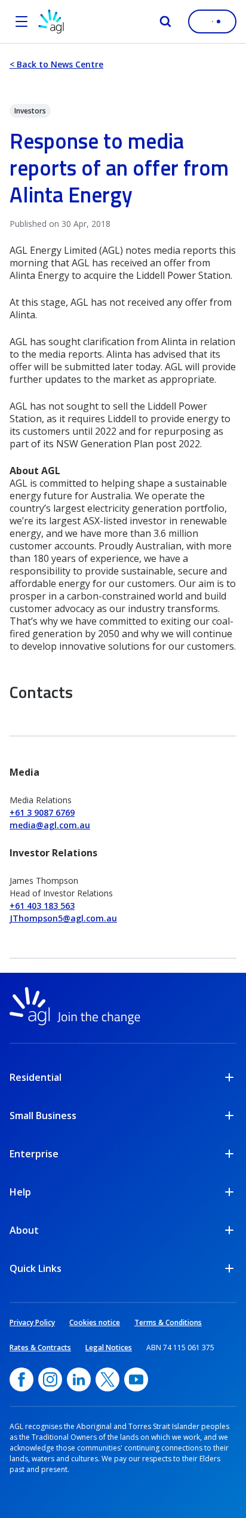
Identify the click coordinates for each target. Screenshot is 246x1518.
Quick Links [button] (35, 1268)
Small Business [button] (43, 1115)
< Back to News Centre (56, 64)
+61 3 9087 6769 (42, 812)
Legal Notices (108, 1347)
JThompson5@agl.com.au (63, 918)
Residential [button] (35, 1077)
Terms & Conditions (168, 1322)
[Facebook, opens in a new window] (21, 1379)
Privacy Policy (32, 1322)
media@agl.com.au (50, 825)
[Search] (165, 21)
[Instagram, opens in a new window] (50, 1379)
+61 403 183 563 (42, 905)
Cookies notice (94, 1322)
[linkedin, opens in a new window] (79, 1379)
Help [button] (20, 1192)
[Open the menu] (21, 21)
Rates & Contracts (40, 1347)
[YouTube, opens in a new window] (136, 1379)
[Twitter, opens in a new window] (107, 1379)
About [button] (24, 1230)
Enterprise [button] (34, 1153)
